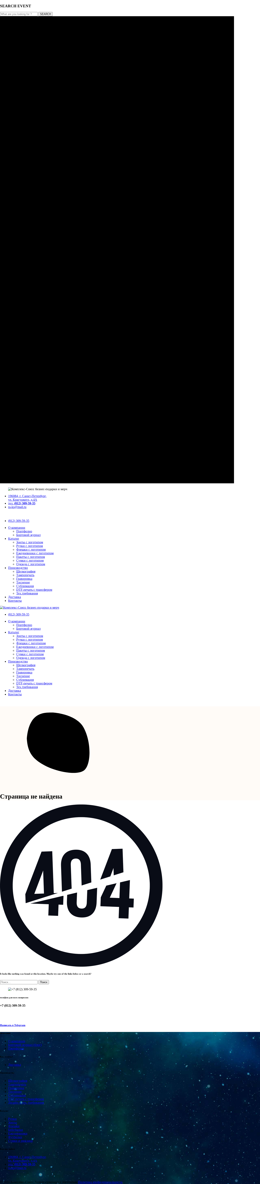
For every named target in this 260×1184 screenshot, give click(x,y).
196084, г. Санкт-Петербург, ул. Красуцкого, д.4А (27, 497)
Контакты (15, 600)
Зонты (12, 1122)
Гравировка (24, 578)
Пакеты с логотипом (30, 557)
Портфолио (24, 531)
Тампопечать (25, 575)
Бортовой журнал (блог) (25, 1045)
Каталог (13, 538)
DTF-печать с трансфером (34, 589)
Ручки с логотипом (29, 546)
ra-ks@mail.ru (17, 507)
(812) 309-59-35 (18, 520)
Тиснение (23, 582)
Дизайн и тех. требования (26, 1102)
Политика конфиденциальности (100, 1182)
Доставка (14, 597)
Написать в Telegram (12, 1025)
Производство (18, 567)
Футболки (15, 1137)
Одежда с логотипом (30, 564)
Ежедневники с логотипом (35, 553)
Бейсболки (15, 1129)
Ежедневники (17, 1133)
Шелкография (25, 571)
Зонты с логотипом (29, 542)
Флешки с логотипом (31, 549)
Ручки (12, 1119)
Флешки (14, 1126)
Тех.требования (27, 593)
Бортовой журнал (28, 535)
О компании (16, 527)
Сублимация (25, 586)
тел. (21, 503)
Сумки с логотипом (30, 560)
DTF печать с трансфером (26, 1099)
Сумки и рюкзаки (20, 1140)
